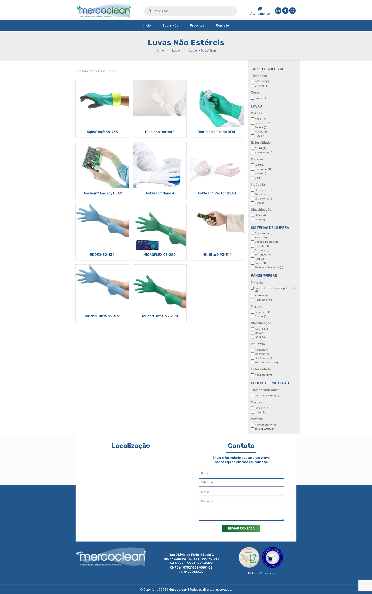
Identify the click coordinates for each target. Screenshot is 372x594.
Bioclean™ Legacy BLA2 (102, 193)
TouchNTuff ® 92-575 (102, 316)
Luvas (176, 50)
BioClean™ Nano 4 (160, 193)
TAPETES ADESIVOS (267, 69)
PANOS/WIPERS (264, 275)
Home (160, 50)
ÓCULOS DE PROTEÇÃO (270, 383)
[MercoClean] (103, 10)
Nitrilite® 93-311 (217, 255)
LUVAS (256, 106)
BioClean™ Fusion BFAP (217, 132)
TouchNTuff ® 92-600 (159, 316)
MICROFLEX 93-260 (159, 255)
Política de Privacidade (261, 573)
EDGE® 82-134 (102, 255)
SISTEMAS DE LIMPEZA (270, 228)
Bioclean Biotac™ (159, 132)
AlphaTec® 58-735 (102, 132)
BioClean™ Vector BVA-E (216, 193)
